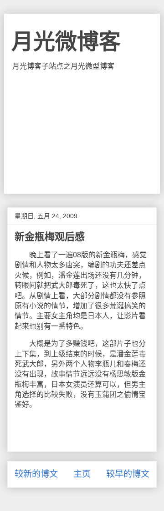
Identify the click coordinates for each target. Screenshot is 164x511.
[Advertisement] (82, 132)
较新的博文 (36, 474)
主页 (82, 474)
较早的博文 (127, 474)
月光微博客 (66, 42)
